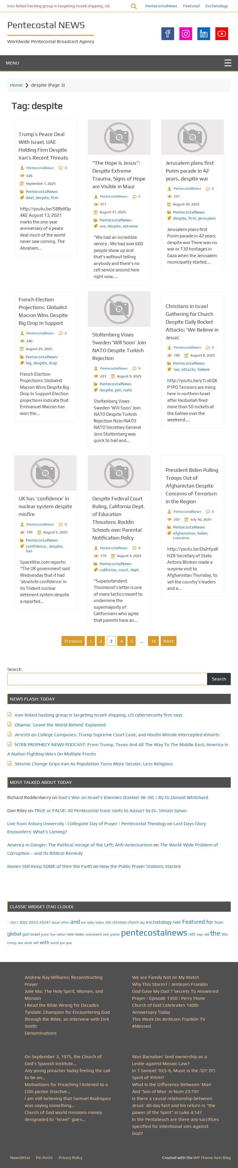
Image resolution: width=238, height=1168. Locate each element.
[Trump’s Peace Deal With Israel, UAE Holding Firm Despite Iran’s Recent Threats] (45, 123)
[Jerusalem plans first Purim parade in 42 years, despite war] (192, 137)
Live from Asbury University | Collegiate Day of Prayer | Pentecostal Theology (86, 823)
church (133, 922)
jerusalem (207, 218)
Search (14, 669)
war (20, 943)
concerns (181, 537)
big (28, 363)
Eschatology (216, 5)
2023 (33, 922)
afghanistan (184, 533)
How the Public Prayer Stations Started (140, 866)
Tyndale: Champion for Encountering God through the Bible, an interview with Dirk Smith (67, 1019)
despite (42, 197)
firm (54, 197)
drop (53, 363)
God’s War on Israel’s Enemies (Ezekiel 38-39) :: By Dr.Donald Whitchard (133, 797)
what (28, 943)
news (79, 934)
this (225, 934)
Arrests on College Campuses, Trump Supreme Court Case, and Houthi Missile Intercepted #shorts (117, 734)
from (218, 922)
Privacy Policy (70, 1157)
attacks (188, 369)
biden (202, 533)
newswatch (94, 934)
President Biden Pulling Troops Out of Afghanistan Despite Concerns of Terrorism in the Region (192, 485)
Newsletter (20, 1157)
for (209, 922)
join (118, 390)
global (14, 934)
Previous (73, 641)
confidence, (36, 546)
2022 (23, 922)
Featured (191, 5)
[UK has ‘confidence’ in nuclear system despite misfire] (45, 473)
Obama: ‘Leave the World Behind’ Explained (60, 725)
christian (119, 922)
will (36, 943)
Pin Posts (44, 1157)
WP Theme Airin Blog (212, 1157)
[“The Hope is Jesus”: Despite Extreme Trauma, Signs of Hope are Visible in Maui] (119, 137)
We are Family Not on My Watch (165, 977)
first (192, 218)
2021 (14, 922)
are (102, 226)
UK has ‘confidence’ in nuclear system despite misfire (45, 506)
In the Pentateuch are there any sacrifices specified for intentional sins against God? (175, 1126)
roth (191, 934)
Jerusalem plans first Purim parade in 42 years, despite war (190, 171)
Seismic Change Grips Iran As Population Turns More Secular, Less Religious (94, 763)
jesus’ (45, 934)
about (56, 922)
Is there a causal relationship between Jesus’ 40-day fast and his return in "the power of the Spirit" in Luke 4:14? (173, 1105)
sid (206, 934)
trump (12, 943)
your (69, 943)
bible (90, 922)
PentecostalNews (161, 5)
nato (127, 390)
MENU (12, 63)
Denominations (41, 1033)
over (106, 934)
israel (35, 933)
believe (204, 369)
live (52, 934)
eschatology (159, 922)
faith (177, 922)
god (25, 934)
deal (29, 197)
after (65, 922)
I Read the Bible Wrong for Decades (62, 1005)
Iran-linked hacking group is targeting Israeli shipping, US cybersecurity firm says (79, 5)
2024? (45, 922)
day (142, 922)
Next (168, 641)
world (55, 943)
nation (61, 934)
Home (16, 85)
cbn (108, 922)
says (199, 934)
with (44, 942)
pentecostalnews (154, 932)
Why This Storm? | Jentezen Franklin (170, 984)
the (215, 933)
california (108, 569)
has (29, 551)
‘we (176, 369)
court (123, 569)
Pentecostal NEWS (46, 24)
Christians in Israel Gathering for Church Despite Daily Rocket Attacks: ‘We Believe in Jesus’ (192, 322)
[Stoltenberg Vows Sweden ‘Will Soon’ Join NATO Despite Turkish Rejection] (119, 309)
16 (153, 641)
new (70, 934)
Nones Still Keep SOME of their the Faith (49, 866)
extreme (130, 226)
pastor (115, 934)
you (62, 943)
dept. (135, 569)
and (75, 921)
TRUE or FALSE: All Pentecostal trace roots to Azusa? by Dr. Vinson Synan (110, 810)
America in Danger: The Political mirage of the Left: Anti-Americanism (79, 845)
